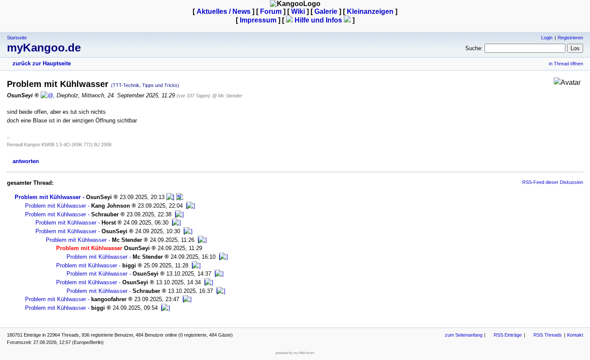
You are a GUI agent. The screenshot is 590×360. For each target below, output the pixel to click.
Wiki (298, 11)
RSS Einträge (508, 335)
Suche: (474, 48)
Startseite (17, 37)
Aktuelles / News (224, 11)
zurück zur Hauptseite (42, 63)
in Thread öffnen (566, 63)
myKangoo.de (44, 48)
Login (546, 37)
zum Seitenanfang (463, 335)
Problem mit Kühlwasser (48, 197)
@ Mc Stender (227, 95)
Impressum (258, 20)
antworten (26, 161)
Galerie (325, 11)
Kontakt (575, 335)
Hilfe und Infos (318, 20)
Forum (271, 11)
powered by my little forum (295, 353)
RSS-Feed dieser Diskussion (552, 182)
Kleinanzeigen (370, 11)
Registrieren (570, 37)
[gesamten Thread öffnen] (179, 197)
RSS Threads (547, 335)
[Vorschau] (170, 197)
